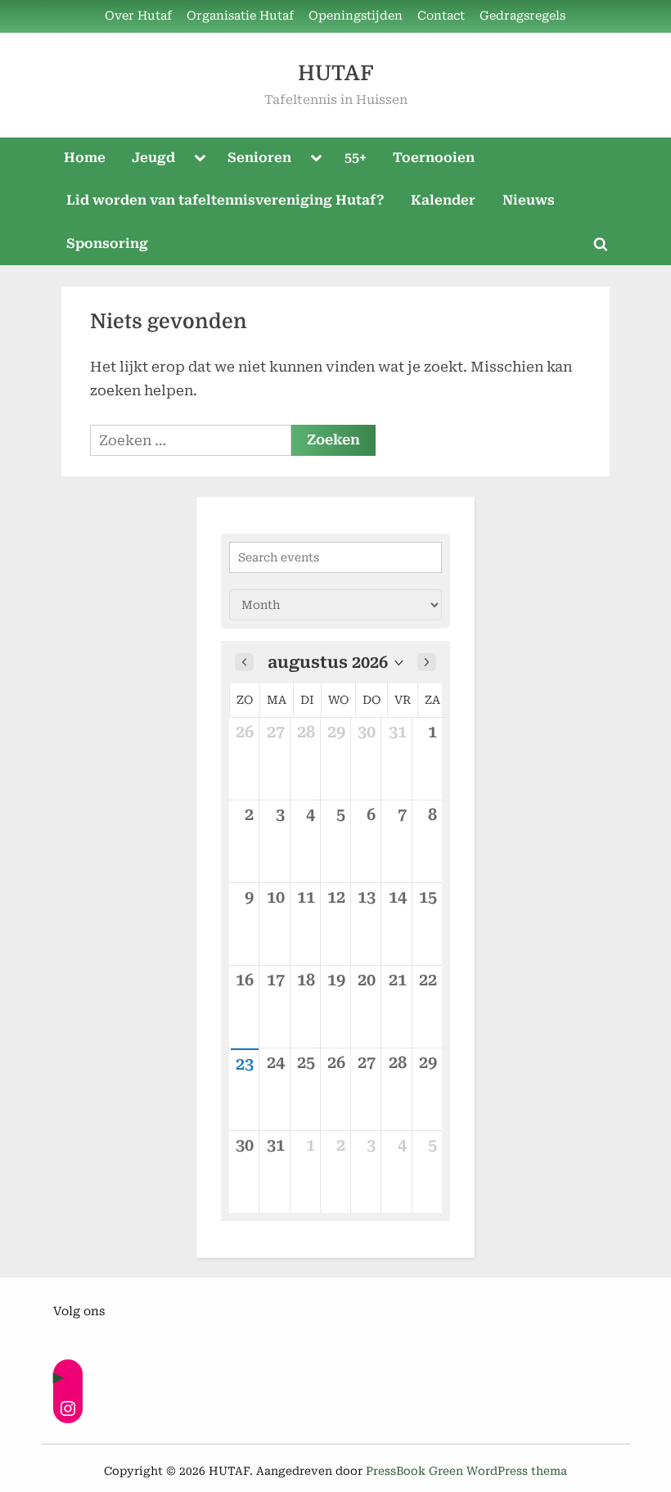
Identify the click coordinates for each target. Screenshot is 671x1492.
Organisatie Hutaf (240, 16)
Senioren (259, 157)
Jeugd (153, 157)
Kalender (443, 200)
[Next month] (426, 662)
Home (85, 157)
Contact (441, 16)
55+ (356, 157)
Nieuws (528, 200)
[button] (335, 662)
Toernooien (434, 157)
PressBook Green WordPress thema (466, 1470)
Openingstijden (355, 16)
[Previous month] (244, 662)
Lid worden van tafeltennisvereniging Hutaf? (225, 200)
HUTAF (335, 73)
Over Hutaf (138, 16)
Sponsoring (107, 243)
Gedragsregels (522, 16)
